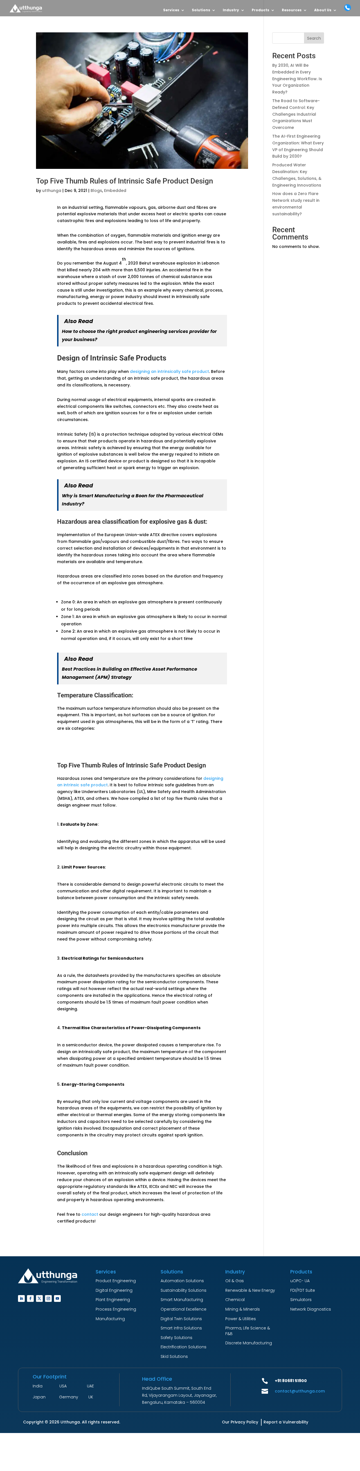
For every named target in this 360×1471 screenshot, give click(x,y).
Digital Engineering (114, 1290)
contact (90, 1214)
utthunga (51, 190)
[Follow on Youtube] (57, 1298)
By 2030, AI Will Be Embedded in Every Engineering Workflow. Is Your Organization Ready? (297, 78)
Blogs (96, 190)
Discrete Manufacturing (248, 1343)
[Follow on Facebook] (30, 1298)
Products (260, 10)
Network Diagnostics (310, 1309)
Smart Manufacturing (182, 1299)
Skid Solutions (174, 1356)
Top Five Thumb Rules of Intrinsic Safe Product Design (124, 181)
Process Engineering (116, 1309)
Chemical (235, 1299)
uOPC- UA (300, 1281)
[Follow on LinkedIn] (21, 1298)
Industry (231, 10)
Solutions (201, 10)
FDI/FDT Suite (302, 1290)
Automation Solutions (182, 1281)
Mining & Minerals (242, 1309)
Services (171, 10)
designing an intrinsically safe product (169, 371)
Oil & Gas (234, 1281)
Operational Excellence (183, 1309)
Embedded (115, 190)
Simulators (301, 1299)
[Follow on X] (39, 1298)
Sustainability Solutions (183, 1290)
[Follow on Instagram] (48, 1298)
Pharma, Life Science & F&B (247, 1330)
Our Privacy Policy (240, 1422)
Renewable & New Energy (250, 1290)
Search (314, 38)
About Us (322, 10)
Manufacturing (110, 1319)
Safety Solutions (176, 1337)
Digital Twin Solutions (181, 1319)
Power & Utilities (240, 1319)
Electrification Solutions (183, 1347)
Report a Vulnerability (286, 1422)
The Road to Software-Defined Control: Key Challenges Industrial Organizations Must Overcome (296, 114)
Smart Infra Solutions (181, 1328)
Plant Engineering (113, 1299)
